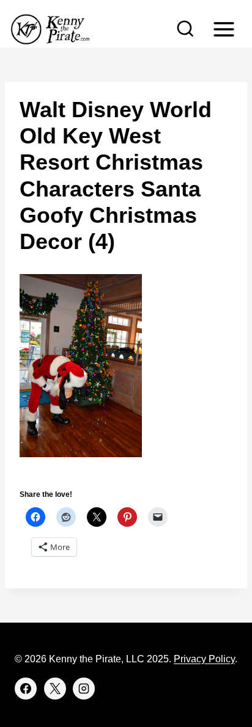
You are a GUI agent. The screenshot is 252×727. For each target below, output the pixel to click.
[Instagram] (84, 689)
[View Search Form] (185, 29)
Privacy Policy (204, 659)
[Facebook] (26, 689)
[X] (55, 689)
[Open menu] (223, 29)
